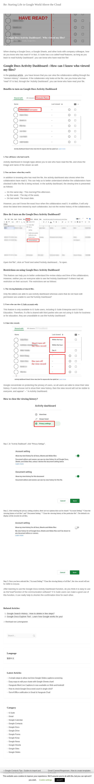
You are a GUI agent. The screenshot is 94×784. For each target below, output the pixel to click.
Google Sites (14, 749)
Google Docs (31, 41)
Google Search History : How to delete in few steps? (31, 613)
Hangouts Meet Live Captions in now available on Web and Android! (36, 685)
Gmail (11, 716)
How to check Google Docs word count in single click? (31, 689)
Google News (14, 741)
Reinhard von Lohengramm (17, 622)
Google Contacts (15, 723)
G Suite (24, 41)
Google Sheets (15, 745)
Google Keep (14, 738)
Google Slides (14, 752)
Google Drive (14, 731)
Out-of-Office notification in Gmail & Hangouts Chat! (29, 692)
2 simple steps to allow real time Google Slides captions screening (35, 678)
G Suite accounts (27, 304)
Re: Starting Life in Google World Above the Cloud (32, 4)
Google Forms (14, 734)
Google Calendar (16, 720)
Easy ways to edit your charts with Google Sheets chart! (31, 682)
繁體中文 (10, 658)
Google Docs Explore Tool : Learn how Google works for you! (35, 616)
